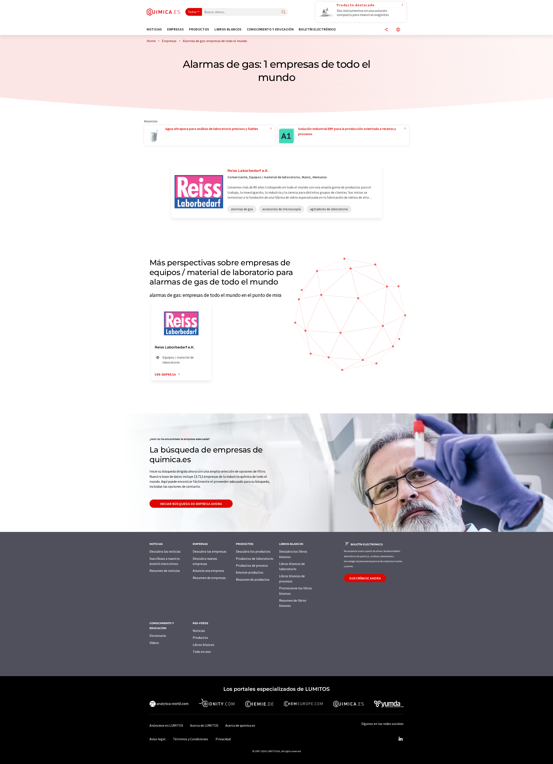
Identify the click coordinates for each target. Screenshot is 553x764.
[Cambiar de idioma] (398, 29)
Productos (200, 637)
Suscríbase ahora (365, 578)
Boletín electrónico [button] (317, 29)
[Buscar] (283, 12)
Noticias (199, 630)
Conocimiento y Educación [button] (270, 29)
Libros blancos (203, 644)
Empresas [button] (175, 29)
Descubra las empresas (209, 551)
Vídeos (154, 643)
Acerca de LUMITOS (204, 725)
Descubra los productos (253, 551)
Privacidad (223, 739)
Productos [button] (199, 29)
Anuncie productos (249, 572)
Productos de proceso (252, 565)
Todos (192, 12)
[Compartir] (386, 29)
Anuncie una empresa (208, 570)
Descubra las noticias (165, 551)
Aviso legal (157, 739)
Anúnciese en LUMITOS (166, 725)
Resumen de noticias (164, 570)
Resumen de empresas (209, 578)
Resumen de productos (253, 579)
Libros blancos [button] (228, 29)
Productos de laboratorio (254, 558)
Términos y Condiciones (190, 739)
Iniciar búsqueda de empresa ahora (191, 503)
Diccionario (157, 635)
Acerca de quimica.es (240, 725)
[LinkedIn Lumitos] (400, 739)
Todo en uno (202, 651)
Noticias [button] (154, 29)
